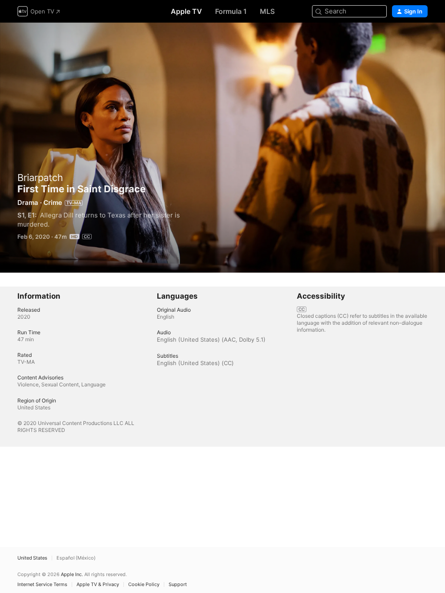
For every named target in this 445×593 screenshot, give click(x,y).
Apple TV (186, 11)
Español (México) (76, 558)
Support (178, 584)
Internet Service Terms (42, 584)
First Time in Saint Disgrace (222, 148)
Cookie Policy (143, 584)
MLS (267, 11)
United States (32, 558)
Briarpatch (40, 177)
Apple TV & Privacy (97, 584)
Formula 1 (231, 11)
